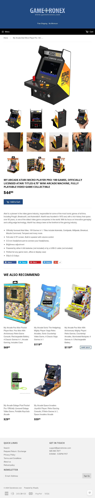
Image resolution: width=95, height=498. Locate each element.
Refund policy (9, 465)
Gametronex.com (15, 488)
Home (6, 38)
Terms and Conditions (12, 458)
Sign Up (87, 476)
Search (7, 448)
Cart (91, 31)
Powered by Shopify (31, 488)
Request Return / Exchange (15, 451)
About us (7, 461)
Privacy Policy (9, 454)
